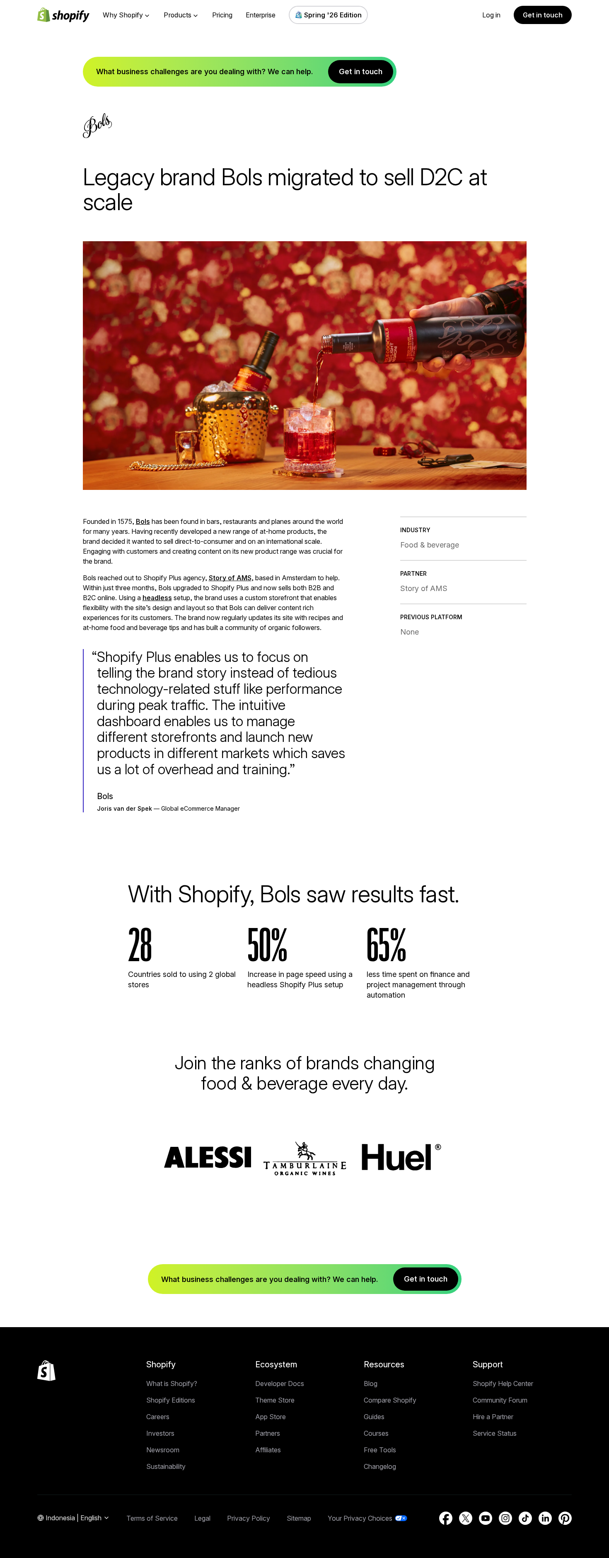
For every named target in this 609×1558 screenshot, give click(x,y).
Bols (143, 521)
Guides (374, 1417)
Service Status (495, 1433)
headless (157, 598)
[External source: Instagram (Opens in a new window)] (505, 1518)
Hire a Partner (493, 1417)
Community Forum (500, 1400)
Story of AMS (230, 578)
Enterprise (261, 15)
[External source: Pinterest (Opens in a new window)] (565, 1518)
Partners (267, 1433)
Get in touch (543, 15)
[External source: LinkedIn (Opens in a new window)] (545, 1518)
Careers (157, 1417)
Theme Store (275, 1400)
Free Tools (380, 1450)
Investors (160, 1433)
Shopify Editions (170, 1400)
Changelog (380, 1466)
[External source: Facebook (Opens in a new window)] (445, 1518)
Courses (376, 1433)
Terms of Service (152, 1518)
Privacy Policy (248, 1518)
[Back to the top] (46, 1370)
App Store (270, 1417)
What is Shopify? (171, 1383)
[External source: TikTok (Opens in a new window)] (525, 1518)
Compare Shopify (390, 1400)
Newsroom (162, 1450)
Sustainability (166, 1466)
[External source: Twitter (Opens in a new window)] (465, 1518)
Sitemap (299, 1518)
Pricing (222, 15)
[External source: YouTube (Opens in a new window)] (485, 1518)
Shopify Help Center (503, 1383)
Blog (370, 1383)
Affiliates (268, 1450)
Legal (202, 1518)
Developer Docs (279, 1383)
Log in (491, 15)
